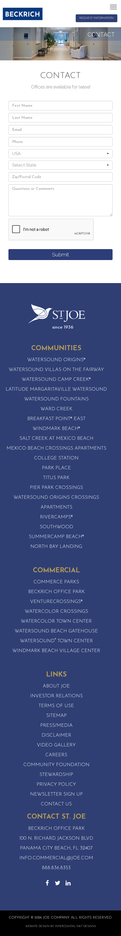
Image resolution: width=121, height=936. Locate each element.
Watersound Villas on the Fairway (56, 369)
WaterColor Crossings (56, 611)
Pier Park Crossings (56, 487)
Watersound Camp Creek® (56, 379)
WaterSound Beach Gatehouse (56, 631)
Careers (56, 755)
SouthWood (56, 527)
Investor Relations (56, 696)
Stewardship (56, 774)
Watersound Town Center (56, 641)
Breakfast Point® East (56, 418)
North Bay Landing (56, 546)
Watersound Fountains (56, 399)
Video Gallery (56, 745)
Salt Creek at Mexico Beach (56, 438)
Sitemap (56, 715)
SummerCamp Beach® (56, 536)
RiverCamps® (56, 517)
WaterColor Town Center (56, 621)
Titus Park (56, 477)
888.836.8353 (56, 868)
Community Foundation (56, 764)
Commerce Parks (56, 582)
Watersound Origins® (56, 359)
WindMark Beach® (56, 428)
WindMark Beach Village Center (56, 650)
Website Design (37, 926)
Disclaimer (56, 735)
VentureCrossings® (56, 601)
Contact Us (56, 804)
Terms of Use (56, 705)
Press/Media (56, 725)
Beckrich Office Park (56, 591)
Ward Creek (56, 409)
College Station (56, 458)
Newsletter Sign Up (56, 794)
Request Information (96, 18)
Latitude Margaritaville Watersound (56, 389)
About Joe (56, 686)
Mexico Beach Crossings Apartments (56, 448)
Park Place (56, 468)
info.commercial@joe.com (56, 858)
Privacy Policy (56, 784)
